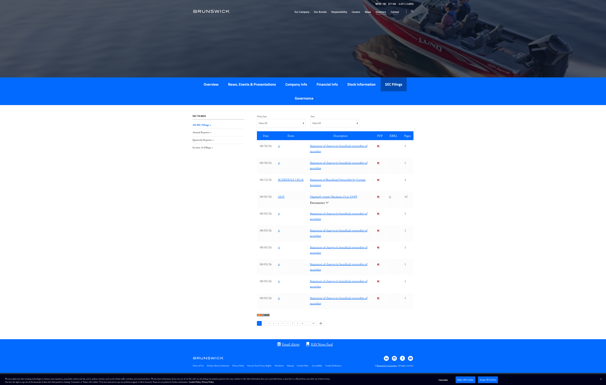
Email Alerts (290, 344)
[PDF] (378, 146)
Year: (313, 116)
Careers (356, 12)
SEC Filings (393, 84)
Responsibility (339, 12)
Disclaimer (279, 365)
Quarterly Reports (202, 140)
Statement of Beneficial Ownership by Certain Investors (338, 182)
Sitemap (290, 365)
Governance (304, 98)
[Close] (600, 379)
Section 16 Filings (202, 147)
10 (302, 323)
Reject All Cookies (465, 379)
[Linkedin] (386, 359)
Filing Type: (262, 116)
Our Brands (320, 12)
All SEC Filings (201, 125)
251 (313, 323)
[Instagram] (394, 359)
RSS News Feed (322, 344)
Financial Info (327, 84)
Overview (211, 84)
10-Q (281, 196)
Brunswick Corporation (387, 365)
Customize (443, 379)
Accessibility (317, 365)
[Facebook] (402, 359)
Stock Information (361, 84)
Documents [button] (318, 203)
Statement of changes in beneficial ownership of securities (338, 148)
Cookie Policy (303, 365)
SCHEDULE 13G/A (291, 180)
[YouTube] (410, 359)
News (368, 12)
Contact (395, 12)
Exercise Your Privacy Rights (259, 365)
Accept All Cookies (488, 379)
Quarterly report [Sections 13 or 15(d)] (333, 196)
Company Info (296, 84)
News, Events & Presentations (252, 84)
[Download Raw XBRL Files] (390, 196)
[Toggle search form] (412, 11)
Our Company (301, 12)
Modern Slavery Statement (218, 365)
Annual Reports (201, 132)
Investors (381, 12)
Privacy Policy (238, 365)
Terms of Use (198, 365)
